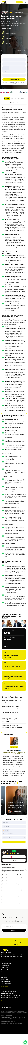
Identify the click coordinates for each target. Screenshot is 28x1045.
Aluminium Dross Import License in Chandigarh (11, 886)
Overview (7, 98)
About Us (3, 940)
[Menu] (25, 2)
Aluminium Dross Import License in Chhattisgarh (11, 889)
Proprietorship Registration (7, 972)
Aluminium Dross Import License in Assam (10, 880)
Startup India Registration (7, 969)
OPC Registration (5, 967)
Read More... (16, 958)
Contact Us (9, 940)
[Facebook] (10, 944)
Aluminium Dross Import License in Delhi (10, 897)
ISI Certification (4, 1005)
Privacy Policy (10, 942)
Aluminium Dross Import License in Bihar (10, 883)
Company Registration (6, 963)
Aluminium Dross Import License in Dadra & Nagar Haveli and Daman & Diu (14, 893)
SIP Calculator (4, 1003)
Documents (21, 98)
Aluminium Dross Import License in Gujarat (10, 903)
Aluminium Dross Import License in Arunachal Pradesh (12, 877)
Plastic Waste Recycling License (8, 991)
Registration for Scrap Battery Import (9, 997)
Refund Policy (18, 942)
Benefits (13, 98)
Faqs (17, 102)
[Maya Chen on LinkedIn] (20, 750)
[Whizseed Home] (4, 2)
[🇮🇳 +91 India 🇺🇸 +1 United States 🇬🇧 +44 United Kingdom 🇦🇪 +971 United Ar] (5, 68)
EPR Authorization (5, 989)
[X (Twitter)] (13, 944)
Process (12, 102)
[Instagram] (19, 944)
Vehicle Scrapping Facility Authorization (10, 995)
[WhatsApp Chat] (8, 944)
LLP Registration (5, 965)
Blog (15, 940)
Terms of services (21, 940)
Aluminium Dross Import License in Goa (9, 900)
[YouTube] (15, 944)
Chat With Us (15, 860)
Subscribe (13, 930)
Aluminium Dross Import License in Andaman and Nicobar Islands (13, 871)
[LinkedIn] (17, 944)
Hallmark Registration (6, 1007)
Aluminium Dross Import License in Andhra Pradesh (12, 874)
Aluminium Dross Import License (8, 867)
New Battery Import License (7, 993)
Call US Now (15, 856)
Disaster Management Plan (12, 126)
